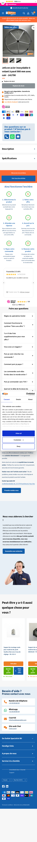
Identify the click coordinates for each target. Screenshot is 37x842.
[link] (13, 649)
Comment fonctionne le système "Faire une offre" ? (14, 325)
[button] (5, 41)
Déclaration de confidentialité (21, 805)
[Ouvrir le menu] (3, 13)
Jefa (3, 78)
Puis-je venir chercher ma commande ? (13, 355)
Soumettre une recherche (13, 551)
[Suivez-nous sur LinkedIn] (7, 786)
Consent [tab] (7, 399)
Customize (17, 440)
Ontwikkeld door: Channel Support (17, 771)
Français (5, 780)
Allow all (19, 433)
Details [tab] (18, 399)
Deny (18, 446)
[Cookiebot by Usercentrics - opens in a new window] (26, 394)
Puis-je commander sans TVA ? (15, 382)
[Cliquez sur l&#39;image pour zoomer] (33, 28)
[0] (32, 13)
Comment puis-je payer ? (13, 364)
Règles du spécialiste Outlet (14, 316)
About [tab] (30, 399)
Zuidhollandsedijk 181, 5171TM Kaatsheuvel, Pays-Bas (18, 484)
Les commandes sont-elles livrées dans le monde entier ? (15, 373)
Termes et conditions (7, 805)
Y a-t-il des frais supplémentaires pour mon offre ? (14, 336)
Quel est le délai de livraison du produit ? (16, 390)
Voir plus (13, 664)
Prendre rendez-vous (11, 490)
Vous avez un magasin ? (13, 347)
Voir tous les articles (18, 178)
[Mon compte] (28, 13)
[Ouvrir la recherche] (24, 13)
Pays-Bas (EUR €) (18, 780)
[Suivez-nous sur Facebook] (3, 786)
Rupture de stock (18, 86)
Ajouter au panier (8, 671)
